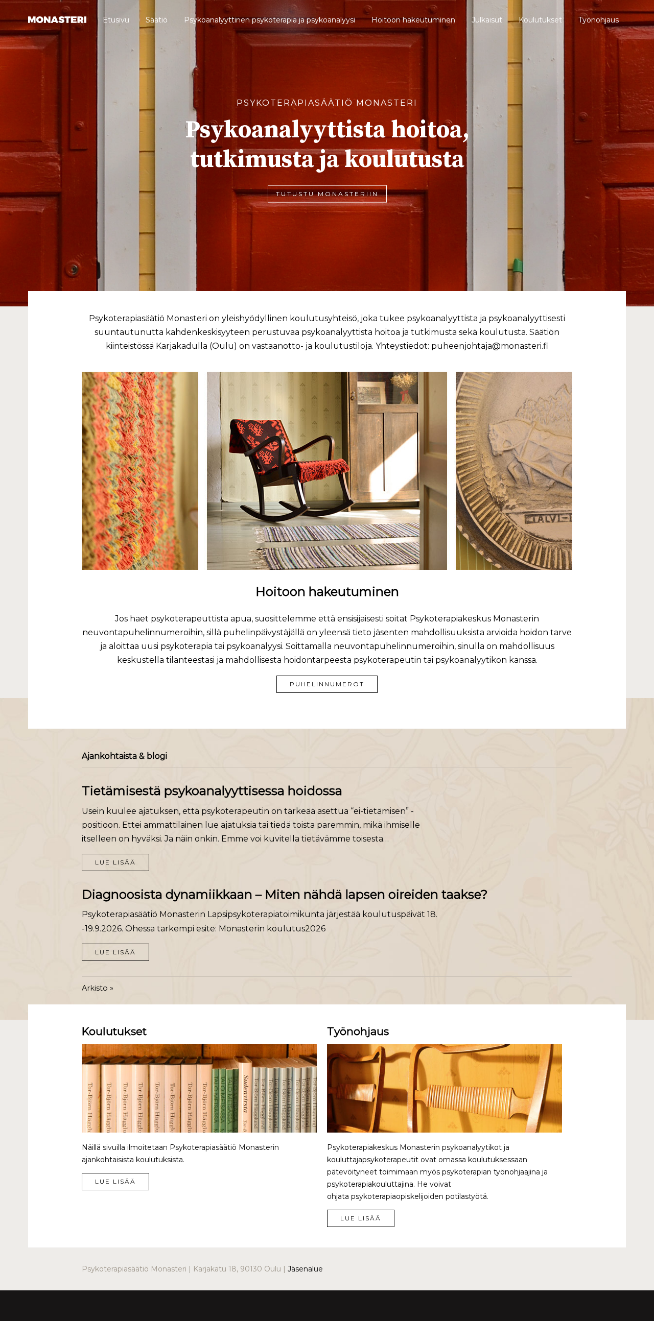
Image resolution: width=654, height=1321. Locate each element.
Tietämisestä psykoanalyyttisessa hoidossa (212, 790)
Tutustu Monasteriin (327, 193)
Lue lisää (115, 862)
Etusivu (116, 20)
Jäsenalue (305, 1269)
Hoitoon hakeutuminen (413, 20)
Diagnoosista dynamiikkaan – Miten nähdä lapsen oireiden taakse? (285, 894)
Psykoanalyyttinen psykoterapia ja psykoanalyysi (269, 20)
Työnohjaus (598, 20)
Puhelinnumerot (327, 684)
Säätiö (157, 20)
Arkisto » (97, 988)
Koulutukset (540, 20)
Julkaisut (487, 20)
